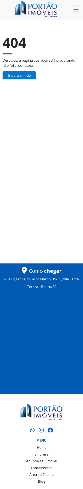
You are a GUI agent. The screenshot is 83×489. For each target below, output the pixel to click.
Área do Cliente (41, 474)
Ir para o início (19, 75)
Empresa (41, 454)
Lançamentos (41, 467)
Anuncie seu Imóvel (41, 461)
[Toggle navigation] (76, 9)
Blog (41, 481)
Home (41, 447)
